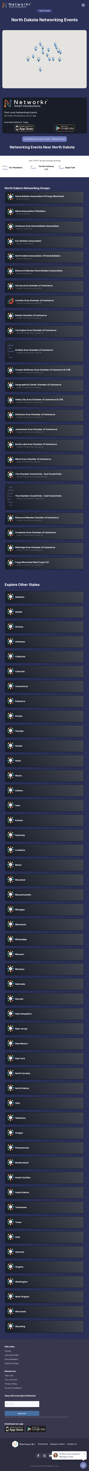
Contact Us (72, 1444)
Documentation (11, 1359)
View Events (44, 11)
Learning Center (12, 1355)
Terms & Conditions (13, 1388)
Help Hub (9, 1375)
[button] (43, 53)
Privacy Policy (11, 1384)
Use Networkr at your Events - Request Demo (44, 139)
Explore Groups (12, 1363)
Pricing (8, 1351)
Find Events (43, 1444)
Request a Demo (57, 1444)
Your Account (11, 1379)
